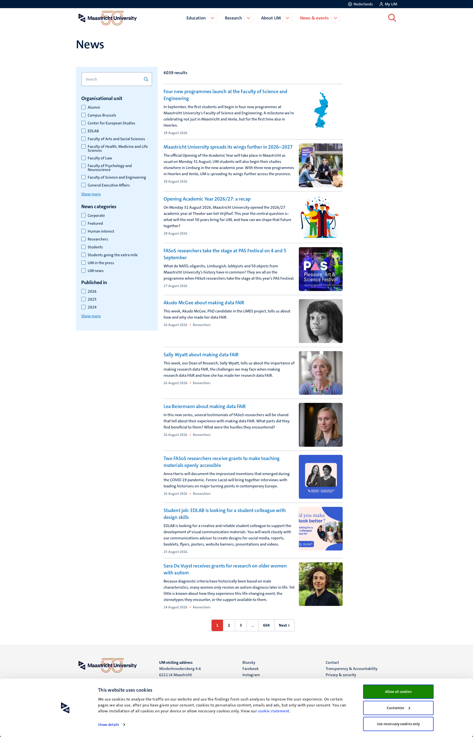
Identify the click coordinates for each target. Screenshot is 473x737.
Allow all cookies (398, 691)
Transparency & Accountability (352, 668)
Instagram (251, 674)
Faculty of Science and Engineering (117, 177)
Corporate (96, 216)
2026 (92, 291)
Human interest (101, 231)
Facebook (250, 668)
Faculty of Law (100, 158)
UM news (96, 271)
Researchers (98, 239)
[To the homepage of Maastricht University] (107, 18)
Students (95, 247)
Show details (108, 724)
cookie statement (273, 711)
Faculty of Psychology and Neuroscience (110, 168)
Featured (95, 223)
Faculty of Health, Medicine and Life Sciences (118, 149)
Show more (91, 194)
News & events (314, 18)
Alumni (94, 107)
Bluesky (248, 662)
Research (233, 18)
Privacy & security (341, 674)
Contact (332, 662)
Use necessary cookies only (398, 723)
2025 (92, 299)
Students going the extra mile (113, 255)
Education (196, 18)
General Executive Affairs (109, 185)
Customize (395, 707)
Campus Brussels (102, 115)
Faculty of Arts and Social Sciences (116, 139)
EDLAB (93, 131)
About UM (271, 18)
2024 (92, 307)
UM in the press (101, 263)
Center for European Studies (111, 123)
